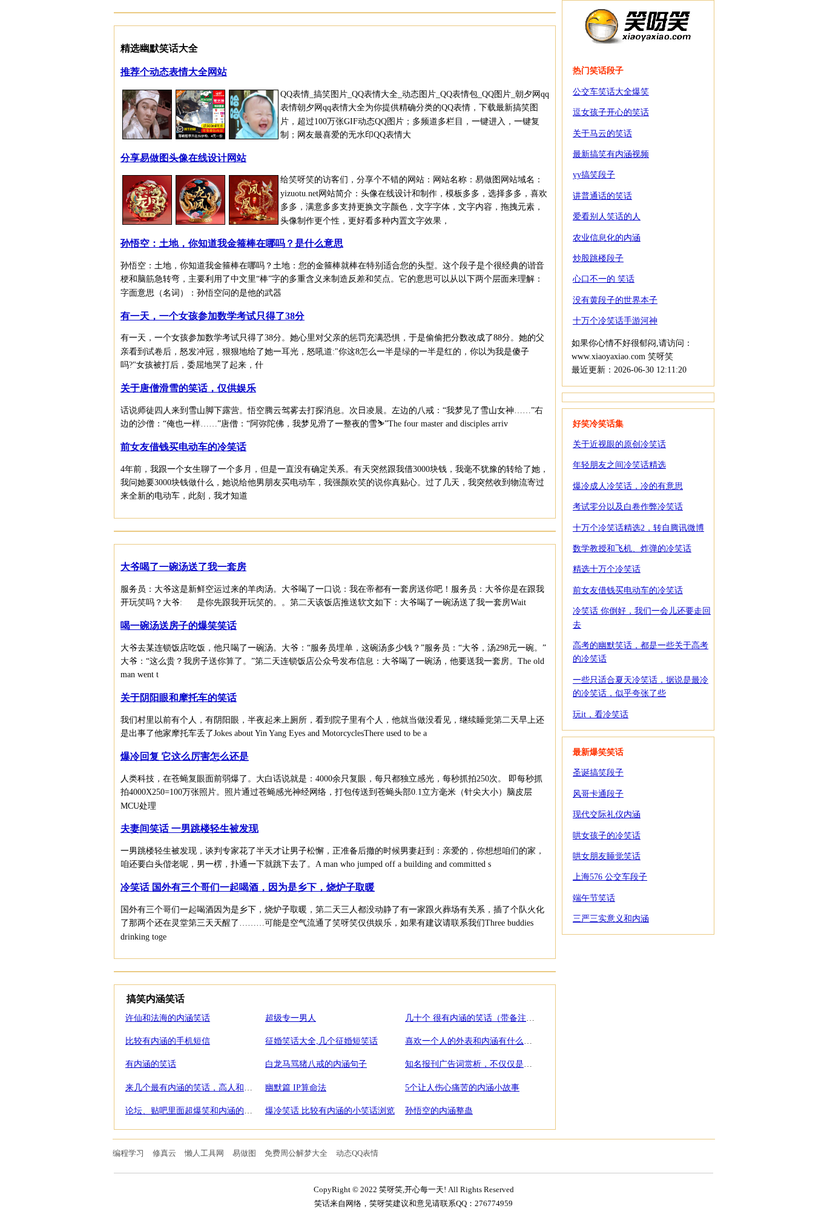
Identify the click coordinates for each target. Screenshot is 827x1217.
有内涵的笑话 (150, 1064)
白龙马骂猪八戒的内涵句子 (316, 1064)
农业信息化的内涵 (607, 237)
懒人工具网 (204, 1153)
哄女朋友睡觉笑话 (607, 856)
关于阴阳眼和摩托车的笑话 (178, 697)
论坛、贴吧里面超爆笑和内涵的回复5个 (199, 1110)
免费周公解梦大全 (296, 1153)
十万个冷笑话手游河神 (615, 320)
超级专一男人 (290, 1018)
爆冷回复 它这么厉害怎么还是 (184, 756)
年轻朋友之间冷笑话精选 (619, 464)
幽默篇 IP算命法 (295, 1087)
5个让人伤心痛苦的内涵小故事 (462, 1087)
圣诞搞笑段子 (598, 772)
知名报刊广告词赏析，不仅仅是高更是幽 (481, 1064)
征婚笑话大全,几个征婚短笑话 (321, 1041)
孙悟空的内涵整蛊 (439, 1110)
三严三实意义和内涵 (611, 918)
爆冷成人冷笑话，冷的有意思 (628, 486)
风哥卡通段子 (598, 793)
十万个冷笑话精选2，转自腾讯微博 (638, 527)
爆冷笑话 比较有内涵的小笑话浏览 (330, 1110)
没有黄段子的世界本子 (615, 300)
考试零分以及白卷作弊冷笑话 (628, 506)
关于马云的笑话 (602, 133)
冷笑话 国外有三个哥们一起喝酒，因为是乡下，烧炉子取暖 (247, 887)
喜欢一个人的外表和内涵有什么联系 (473, 1041)
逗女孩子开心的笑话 (611, 112)
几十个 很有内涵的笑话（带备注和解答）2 (484, 1018)
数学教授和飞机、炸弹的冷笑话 (632, 548)
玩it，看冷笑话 (600, 714)
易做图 (244, 1153)
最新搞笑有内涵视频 (611, 154)
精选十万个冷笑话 (607, 569)
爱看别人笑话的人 (607, 216)
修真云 (164, 1153)
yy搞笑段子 (594, 174)
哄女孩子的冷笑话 (607, 835)
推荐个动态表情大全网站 (173, 72)
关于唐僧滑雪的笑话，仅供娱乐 (188, 388)
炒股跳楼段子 (598, 258)
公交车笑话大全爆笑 (611, 91)
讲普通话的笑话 (602, 196)
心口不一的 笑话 (603, 279)
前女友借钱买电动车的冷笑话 (183, 447)
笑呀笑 (638, 25)
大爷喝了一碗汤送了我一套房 (183, 567)
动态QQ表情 (357, 1153)
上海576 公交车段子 (610, 876)
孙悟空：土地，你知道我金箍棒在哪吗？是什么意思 (231, 243)
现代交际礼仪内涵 (607, 814)
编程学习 (128, 1153)
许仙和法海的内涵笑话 (167, 1018)
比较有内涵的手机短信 (167, 1041)
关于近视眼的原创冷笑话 (619, 444)
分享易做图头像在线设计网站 (183, 158)
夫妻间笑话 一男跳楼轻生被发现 (189, 828)
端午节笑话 (594, 898)
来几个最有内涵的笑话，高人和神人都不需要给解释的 (227, 1087)
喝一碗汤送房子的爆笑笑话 (178, 625)
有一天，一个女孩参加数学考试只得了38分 (212, 316)
